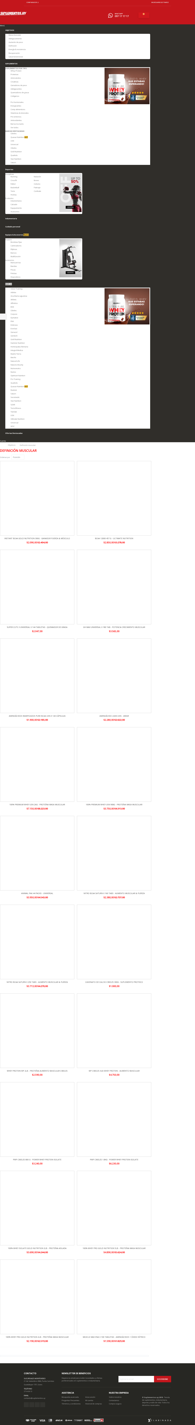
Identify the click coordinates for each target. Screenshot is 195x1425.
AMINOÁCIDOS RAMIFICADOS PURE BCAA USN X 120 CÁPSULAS (37, 716)
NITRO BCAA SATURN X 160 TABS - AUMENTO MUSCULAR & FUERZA (114, 893)
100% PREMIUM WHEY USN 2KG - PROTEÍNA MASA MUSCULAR (37, 804)
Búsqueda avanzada (70, 1397)
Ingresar (155, 2)
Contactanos (114, 1400)
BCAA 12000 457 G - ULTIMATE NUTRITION (114, 538)
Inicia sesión (90, 1397)
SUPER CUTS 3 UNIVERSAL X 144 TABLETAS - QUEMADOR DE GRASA (37, 627)
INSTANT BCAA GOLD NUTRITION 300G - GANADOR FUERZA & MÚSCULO (37, 538)
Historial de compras (93, 1404)
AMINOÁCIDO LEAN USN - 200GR (114, 716)
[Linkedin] (42, 1404)
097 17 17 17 (122, 16)
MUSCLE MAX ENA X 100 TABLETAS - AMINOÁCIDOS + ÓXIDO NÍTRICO (114, 1337)
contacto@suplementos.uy (34, 1398)
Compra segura (115, 1404)
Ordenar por (5, 457)
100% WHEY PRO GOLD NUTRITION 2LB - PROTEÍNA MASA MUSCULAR (37, 1337)
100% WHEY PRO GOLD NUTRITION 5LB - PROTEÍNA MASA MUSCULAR (114, 1248)
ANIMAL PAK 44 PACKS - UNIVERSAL (37, 893)
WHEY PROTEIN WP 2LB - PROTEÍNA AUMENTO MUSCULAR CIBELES (37, 1071)
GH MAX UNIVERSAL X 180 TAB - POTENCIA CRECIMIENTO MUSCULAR (114, 627)
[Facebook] (26, 1404)
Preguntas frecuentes (70, 1400)
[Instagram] (31, 1404)
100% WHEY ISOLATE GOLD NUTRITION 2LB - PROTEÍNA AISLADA (37, 1248)
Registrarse (164, 2)
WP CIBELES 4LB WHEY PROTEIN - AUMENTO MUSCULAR (114, 1071)
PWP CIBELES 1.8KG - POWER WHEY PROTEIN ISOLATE (114, 1159)
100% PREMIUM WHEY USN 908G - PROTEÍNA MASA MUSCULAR (114, 804)
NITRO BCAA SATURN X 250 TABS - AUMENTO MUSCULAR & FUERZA (37, 982)
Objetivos (12, 445)
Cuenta (3, 441)
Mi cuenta (89, 1400)
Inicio (3, 445)
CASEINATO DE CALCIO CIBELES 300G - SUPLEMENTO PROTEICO (114, 982)
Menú (2, 25)
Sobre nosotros (115, 1397)
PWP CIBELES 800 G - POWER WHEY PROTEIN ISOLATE (37, 1159)
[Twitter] (37, 1404)
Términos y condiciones (71, 1404)
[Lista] (150, 457)
